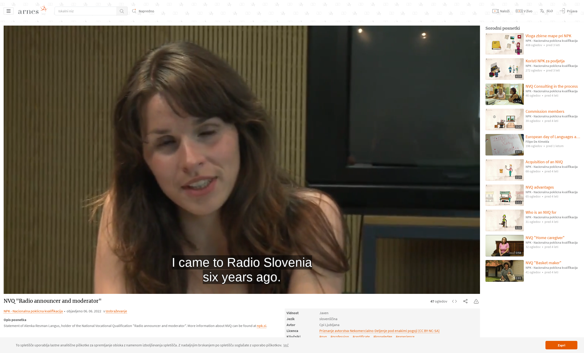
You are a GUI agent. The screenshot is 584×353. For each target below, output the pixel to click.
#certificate (361, 336)
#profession (340, 336)
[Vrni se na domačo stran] (34, 11)
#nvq (323, 336)
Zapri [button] (561, 345)
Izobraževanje (116, 311)
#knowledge (382, 336)
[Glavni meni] (8, 11)
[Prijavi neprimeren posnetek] (476, 301)
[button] (122, 11)
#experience (405, 336)
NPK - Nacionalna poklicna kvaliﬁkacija (33, 311)
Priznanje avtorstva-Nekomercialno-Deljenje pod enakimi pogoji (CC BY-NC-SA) (379, 330)
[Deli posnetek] (465, 301)
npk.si (261, 325)
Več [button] (286, 345)
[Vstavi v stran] (454, 301)
